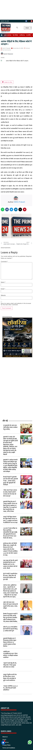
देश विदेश (15, 35)
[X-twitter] (29, 21)
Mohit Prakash (19, 202)
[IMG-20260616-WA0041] (17, 357)
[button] (2, 209)
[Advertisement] (16, 10)
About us (5, 740)
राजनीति (28, 35)
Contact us (5, 746)
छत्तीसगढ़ (22, 35)
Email (3, 288)
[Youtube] (32, 21)
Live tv (4, 743)
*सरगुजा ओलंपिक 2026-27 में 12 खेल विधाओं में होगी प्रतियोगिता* (10, 688)
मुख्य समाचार (7, 35)
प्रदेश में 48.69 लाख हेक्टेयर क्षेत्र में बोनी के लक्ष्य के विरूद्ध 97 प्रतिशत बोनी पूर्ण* (10, 629)
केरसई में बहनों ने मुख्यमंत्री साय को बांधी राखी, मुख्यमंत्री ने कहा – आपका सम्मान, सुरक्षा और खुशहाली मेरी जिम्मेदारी (10, 481)
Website (3, 295)
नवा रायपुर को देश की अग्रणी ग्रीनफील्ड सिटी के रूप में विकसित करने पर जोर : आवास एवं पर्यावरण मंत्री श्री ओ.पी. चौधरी (10, 564)
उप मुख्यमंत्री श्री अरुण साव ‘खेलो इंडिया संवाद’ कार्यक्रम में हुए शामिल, (10, 427)
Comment (4, 261)
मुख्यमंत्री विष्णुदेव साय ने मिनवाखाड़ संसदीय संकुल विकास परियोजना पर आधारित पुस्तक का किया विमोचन (9, 642)
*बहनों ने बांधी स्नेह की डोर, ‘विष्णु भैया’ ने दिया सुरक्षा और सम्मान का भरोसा (10, 665)
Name (3, 282)
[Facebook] (26, 21)
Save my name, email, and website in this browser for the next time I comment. (16, 304)
